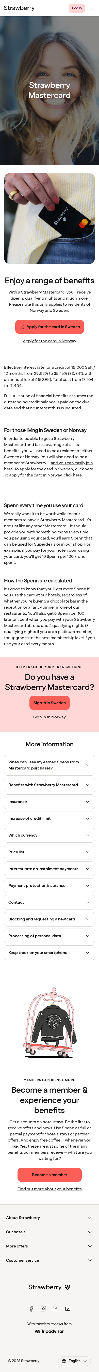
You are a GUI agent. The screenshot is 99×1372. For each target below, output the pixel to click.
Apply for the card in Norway (49, 341)
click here (84, 469)
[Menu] (92, 8)
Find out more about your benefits (50, 1189)
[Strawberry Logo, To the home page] (19, 8)
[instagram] (43, 1309)
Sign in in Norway (49, 717)
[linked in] (56, 1309)
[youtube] (68, 1309)
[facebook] (31, 1309)
